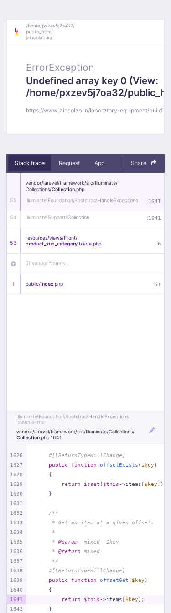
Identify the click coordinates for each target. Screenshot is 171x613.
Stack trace (30, 163)
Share (139, 163)
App (99, 163)
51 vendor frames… (47, 264)
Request (69, 163)
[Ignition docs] (19, 32)
